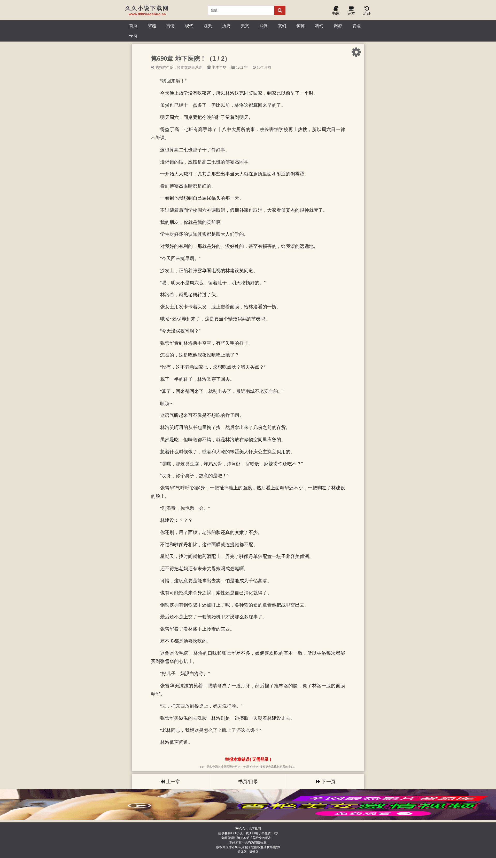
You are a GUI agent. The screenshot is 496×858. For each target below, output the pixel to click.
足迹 (367, 13)
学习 (133, 36)
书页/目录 (248, 781)
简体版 (242, 852)
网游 (338, 25)
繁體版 (254, 852)
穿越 (152, 25)
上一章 (172, 781)
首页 (133, 25)
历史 (226, 25)
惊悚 (301, 25)
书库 (336, 13)
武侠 (263, 25)
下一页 (328, 781)
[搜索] (279, 10)
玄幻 (282, 25)
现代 (189, 25)
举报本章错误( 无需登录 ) (248, 759)
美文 (245, 25)
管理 (356, 25)
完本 (351, 13)
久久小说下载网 (250, 828)
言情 (170, 25)
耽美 (208, 25)
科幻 (319, 25)
